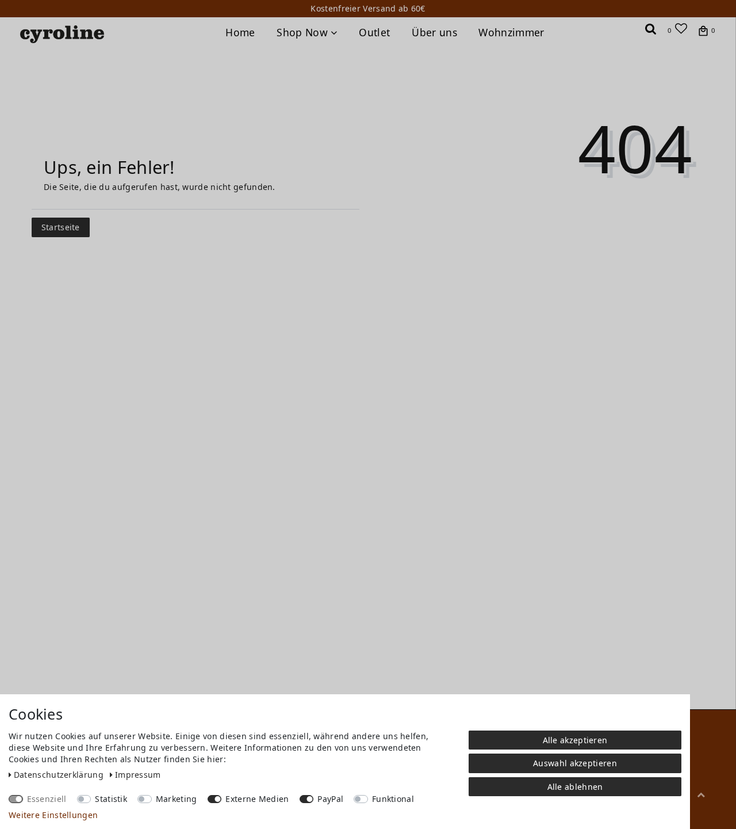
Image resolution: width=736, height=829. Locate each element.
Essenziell (47, 798)
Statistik (111, 798)
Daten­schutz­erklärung (60, 774)
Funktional (393, 798)
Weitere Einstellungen (53, 814)
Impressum (138, 774)
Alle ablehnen (575, 786)
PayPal (330, 798)
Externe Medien (257, 798)
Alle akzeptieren (575, 740)
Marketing (176, 798)
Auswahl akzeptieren (575, 763)
